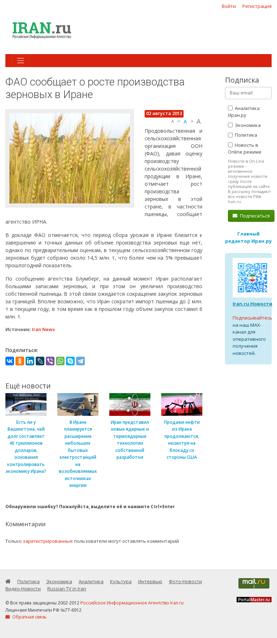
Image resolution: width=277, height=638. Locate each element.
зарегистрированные (48, 541)
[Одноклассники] (20, 361)
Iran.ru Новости (252, 303)
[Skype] (70, 361)
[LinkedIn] (30, 361)
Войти (229, 6)
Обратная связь (29, 617)
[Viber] (50, 361)
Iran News (43, 329)
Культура (121, 581)
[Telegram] (80, 361)
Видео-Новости (23, 588)
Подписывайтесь (252, 317)
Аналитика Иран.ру (244, 112)
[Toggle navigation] (21, 60)
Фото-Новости (185, 581)
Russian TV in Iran (66, 588)
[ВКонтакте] (9, 361)
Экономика (247, 125)
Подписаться (254, 215)
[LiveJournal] (40, 361)
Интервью (150, 581)
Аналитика (91, 581)
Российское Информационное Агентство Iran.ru (132, 603)
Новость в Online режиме (244, 148)
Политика (245, 135)
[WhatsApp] (60, 361)
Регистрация (257, 6)
